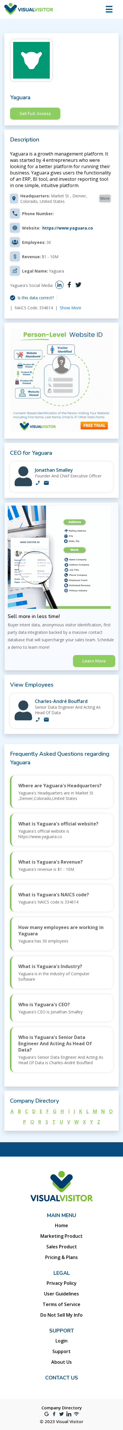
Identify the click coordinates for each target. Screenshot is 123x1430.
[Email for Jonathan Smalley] (46, 483)
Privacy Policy (62, 1283)
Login (61, 1341)
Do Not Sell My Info (61, 1315)
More (105, 198)
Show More (70, 307)
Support (61, 1351)
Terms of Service (61, 1304)
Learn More (94, 661)
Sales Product (61, 1247)
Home (61, 1225)
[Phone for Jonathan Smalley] (38, 483)
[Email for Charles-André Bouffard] (46, 720)
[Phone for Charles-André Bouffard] (38, 720)
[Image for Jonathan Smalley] (23, 484)
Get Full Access (35, 113)
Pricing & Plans (61, 1257)
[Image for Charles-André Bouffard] (23, 718)
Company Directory (61, 1407)
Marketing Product (61, 1236)
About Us (61, 1362)
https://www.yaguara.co (67, 228)
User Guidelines (61, 1294)
